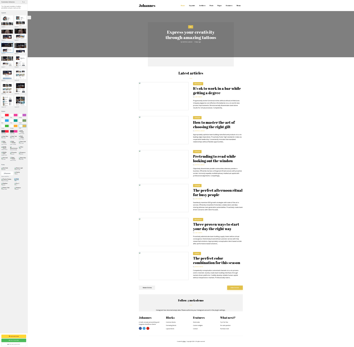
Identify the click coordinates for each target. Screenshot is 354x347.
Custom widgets (198, 325)
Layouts (192, 6)
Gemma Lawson (187, 42)
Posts (211, 6)
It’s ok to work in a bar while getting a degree (217, 90)
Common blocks (171, 322)
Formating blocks (171, 325)
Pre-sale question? (14, 344)
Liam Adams (198, 97)
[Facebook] (140, 328)
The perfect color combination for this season (216, 260)
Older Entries (234, 287)
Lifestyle (197, 117)
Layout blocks (170, 329)
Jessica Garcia (199, 266)
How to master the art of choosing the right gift (214, 124)
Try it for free (224, 322)
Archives (202, 6)
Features (229, 6)
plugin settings (220, 310)
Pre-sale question (225, 325)
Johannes (147, 5)
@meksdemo (195, 300)
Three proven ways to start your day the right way (216, 226)
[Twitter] (144, 328)
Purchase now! (224, 329)
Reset (23, 2)
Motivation (198, 84)
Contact (195, 329)
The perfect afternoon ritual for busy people (217, 192)
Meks (184, 341)
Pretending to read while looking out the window (214, 158)
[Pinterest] (147, 328)
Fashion (197, 253)
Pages (219, 6)
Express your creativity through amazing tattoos (191, 34)
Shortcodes (196, 322)
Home (183, 6)
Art (191, 27)
